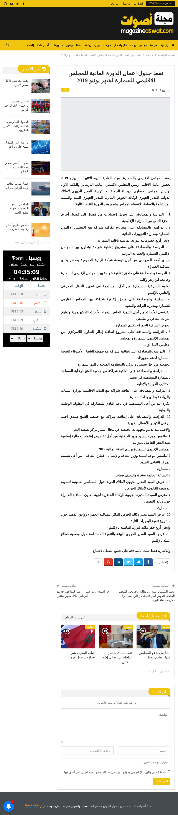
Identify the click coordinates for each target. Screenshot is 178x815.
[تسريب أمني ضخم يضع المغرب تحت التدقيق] (40, 168)
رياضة (87, 45)
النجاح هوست (53, 806)
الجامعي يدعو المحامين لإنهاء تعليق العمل (19, 208)
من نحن (114, 3)
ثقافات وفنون (73, 45)
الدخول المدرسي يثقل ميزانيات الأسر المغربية (16, 126)
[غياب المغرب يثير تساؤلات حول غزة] (78, 636)
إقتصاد (30, 45)
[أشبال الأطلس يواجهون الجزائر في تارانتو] (40, 106)
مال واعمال (120, 45)
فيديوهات (57, 45)
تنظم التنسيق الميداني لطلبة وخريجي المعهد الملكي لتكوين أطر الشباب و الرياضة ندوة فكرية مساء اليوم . (147, 596)
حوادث (107, 45)
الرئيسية (165, 45)
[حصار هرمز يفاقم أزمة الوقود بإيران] (40, 188)
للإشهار (126, 3)
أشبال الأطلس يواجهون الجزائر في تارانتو (16, 105)
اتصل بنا (138, 3)
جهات (133, 45)
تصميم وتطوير (80, 806)
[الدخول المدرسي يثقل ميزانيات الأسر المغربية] (40, 127)
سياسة (154, 45)
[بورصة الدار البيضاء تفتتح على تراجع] (40, 147)
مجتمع (143, 45)
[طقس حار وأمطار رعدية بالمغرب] (40, 230)
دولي (97, 45)
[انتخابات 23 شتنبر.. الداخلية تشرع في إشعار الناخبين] (116, 636)
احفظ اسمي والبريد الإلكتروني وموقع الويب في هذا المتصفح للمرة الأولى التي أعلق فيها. (114, 772)
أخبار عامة (43, 45)
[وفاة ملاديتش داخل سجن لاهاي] (40, 86)
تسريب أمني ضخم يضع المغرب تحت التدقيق (17, 167)
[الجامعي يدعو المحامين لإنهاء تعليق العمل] (153, 636)
